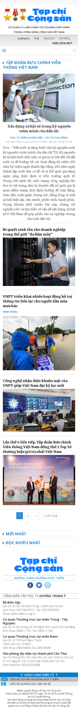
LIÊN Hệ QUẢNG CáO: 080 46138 (30, 684)
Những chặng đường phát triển (39, 578)
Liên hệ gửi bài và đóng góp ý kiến (34, 679)
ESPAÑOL (64, 38)
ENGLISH (49, 38)
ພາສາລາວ (24, 38)
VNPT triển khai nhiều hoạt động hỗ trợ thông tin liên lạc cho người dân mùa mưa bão (37, 301)
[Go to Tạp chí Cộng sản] (39, 14)
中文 (36, 38)
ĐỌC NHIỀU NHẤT (23, 542)
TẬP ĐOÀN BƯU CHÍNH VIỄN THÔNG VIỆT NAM (32, 65)
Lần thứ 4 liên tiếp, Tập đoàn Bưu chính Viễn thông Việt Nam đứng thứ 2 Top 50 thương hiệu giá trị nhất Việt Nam (37, 447)
